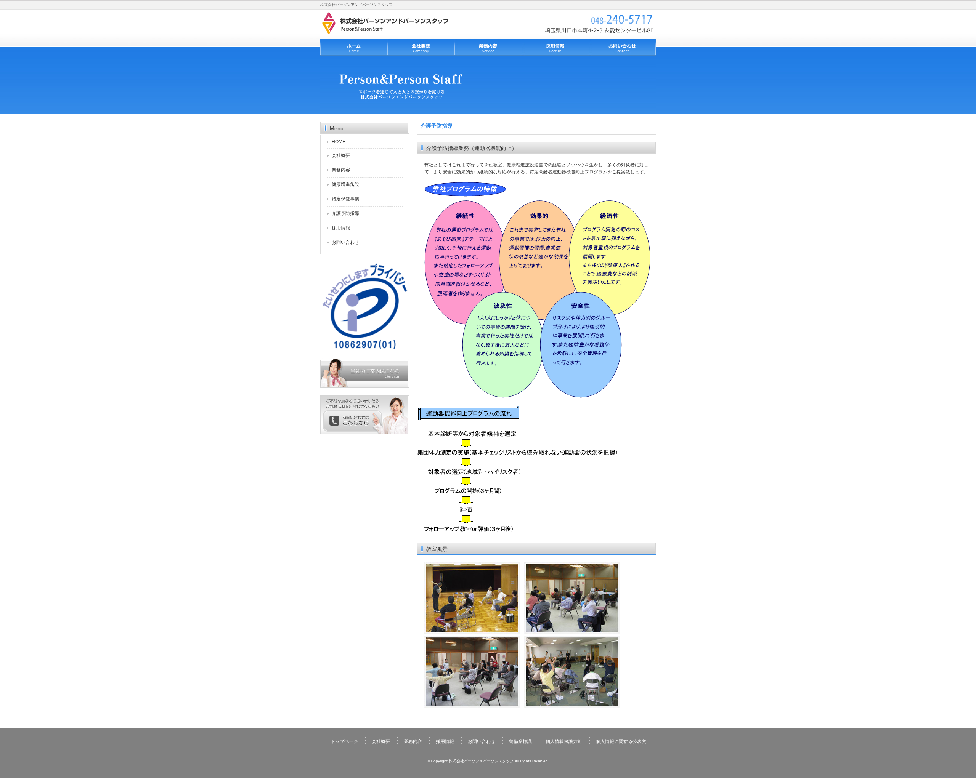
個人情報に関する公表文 (621, 741)
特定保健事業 (345, 199)
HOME (338, 141)
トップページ (353, 47)
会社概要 (420, 47)
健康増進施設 (345, 184)
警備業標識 (520, 741)
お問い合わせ (622, 47)
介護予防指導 (345, 213)
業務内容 (488, 47)
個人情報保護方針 (564, 741)
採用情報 (555, 47)
